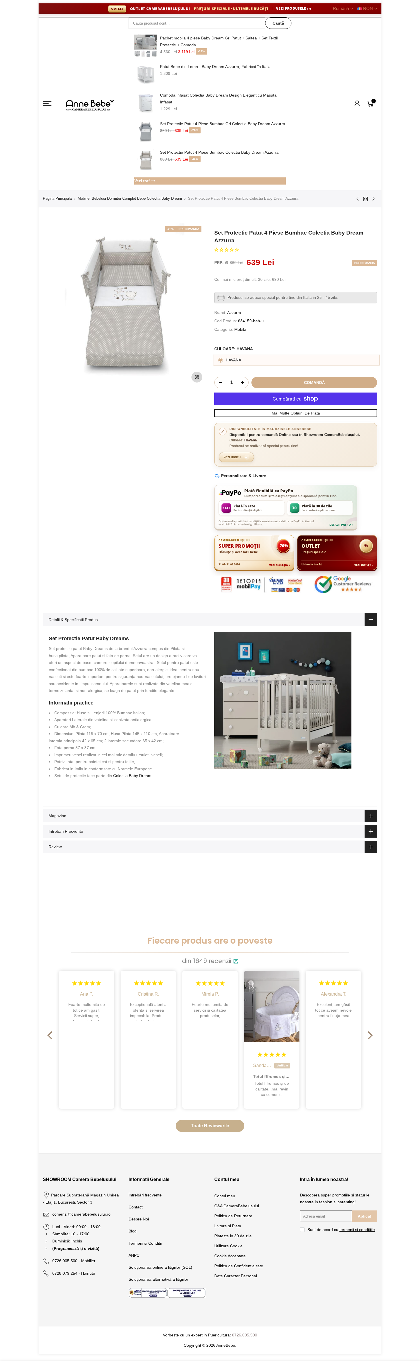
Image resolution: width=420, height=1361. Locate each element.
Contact (136, 1207)
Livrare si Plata (227, 1226)
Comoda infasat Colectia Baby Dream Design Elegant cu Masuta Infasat (218, 98)
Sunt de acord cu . (341, 1229)
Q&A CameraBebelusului (236, 1206)
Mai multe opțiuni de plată (296, 413)
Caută (278, 23)
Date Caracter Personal (235, 1276)
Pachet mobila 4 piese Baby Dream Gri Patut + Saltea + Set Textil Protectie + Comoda (219, 41)
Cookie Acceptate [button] (230, 1256)
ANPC (134, 1255)
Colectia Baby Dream (132, 775)
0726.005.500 (244, 1335)
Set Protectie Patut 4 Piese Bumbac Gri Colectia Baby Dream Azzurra (222, 123)
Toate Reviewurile (210, 1125)
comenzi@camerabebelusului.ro (81, 1214)
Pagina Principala (57, 198)
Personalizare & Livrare (243, 475)
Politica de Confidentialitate (238, 1266)
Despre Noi (139, 1219)
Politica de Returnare (233, 1216)
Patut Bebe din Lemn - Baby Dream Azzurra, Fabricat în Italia (215, 66)
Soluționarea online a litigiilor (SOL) (160, 1267)
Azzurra (234, 312)
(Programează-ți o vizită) (75, 1248)
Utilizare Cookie (228, 1246)
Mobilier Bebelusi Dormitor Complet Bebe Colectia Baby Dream (130, 198)
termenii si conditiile (357, 1229)
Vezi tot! (142, 181)
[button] (226, 249)
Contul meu (224, 1196)
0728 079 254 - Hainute (73, 1273)
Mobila (240, 329)
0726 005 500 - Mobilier (73, 1260)
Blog (133, 1231)
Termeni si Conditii (145, 1243)
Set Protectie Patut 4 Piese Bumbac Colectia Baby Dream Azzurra (219, 152)
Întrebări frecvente (145, 1195)
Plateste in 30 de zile (233, 1236)
